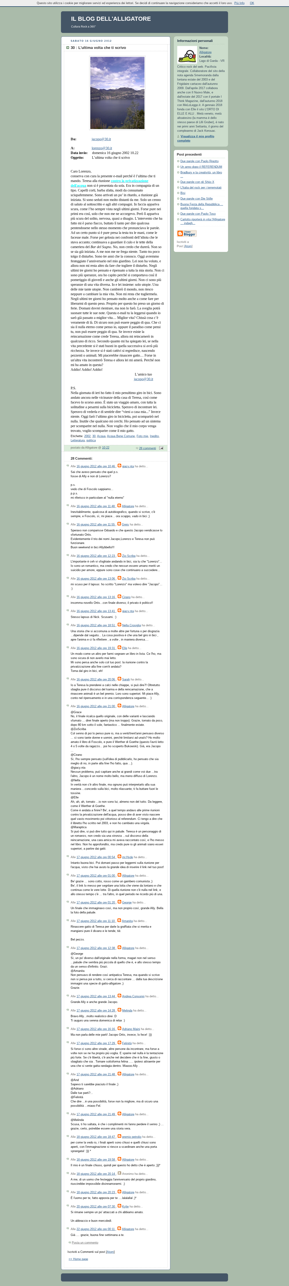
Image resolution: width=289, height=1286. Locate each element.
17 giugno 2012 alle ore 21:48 (96, 1074)
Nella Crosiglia (131, 625)
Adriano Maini (131, 1029)
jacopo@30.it (101, 139)
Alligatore (128, 506)
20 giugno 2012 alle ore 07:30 (96, 1206)
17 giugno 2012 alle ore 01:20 (96, 902)
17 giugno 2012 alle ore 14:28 (96, 1010)
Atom (110, 1252)
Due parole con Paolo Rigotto (199, 161)
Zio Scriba (128, 556)
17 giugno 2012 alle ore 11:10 (96, 921)
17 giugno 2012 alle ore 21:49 (96, 1114)
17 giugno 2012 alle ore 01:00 (96, 875)
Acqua (101, 436)
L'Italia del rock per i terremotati (200, 187)
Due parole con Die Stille (196, 198)
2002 (87, 436)
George (127, 902)
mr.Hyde (127, 857)
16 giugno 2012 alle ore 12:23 (96, 556)
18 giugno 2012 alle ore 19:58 (96, 1159)
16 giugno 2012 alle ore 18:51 (96, 625)
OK (252, 3)
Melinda (127, 1010)
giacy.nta (128, 466)
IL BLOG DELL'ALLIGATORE (111, 18)
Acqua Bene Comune (121, 436)
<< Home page (78, 1259)
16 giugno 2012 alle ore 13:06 (96, 578)
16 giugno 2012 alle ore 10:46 (96, 466)
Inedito (154, 436)
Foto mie (142, 436)
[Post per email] (160, 448)
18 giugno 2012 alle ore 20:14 (96, 1173)
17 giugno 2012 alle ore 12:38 (96, 948)
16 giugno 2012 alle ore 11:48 (96, 506)
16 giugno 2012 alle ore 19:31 (96, 648)
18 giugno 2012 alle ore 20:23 (96, 1192)
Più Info (239, 3)
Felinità (127, 1043)
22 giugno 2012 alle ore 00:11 (96, 1229)
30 (94, 436)
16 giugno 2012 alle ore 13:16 (96, 597)
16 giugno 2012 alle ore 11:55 (96, 524)
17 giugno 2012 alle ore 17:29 (96, 1043)
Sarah (126, 679)
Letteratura (78, 440)
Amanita (127, 921)
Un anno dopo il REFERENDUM (201, 166)
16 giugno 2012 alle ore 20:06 (96, 679)
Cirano (126, 597)
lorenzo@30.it (102, 148)
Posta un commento (85, 1242)
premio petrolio (131, 1137)
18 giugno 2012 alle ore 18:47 (96, 1137)
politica (91, 440)
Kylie (125, 1206)
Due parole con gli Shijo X (197, 182)
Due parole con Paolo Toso (198, 213)
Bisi (182, 193)
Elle (124, 648)
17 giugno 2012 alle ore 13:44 (96, 996)
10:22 (105, 447)
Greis (125, 524)
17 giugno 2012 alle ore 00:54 (96, 857)
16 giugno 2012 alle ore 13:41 (96, 611)
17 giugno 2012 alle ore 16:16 (96, 1029)
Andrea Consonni (133, 996)
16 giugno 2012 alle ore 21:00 (96, 706)
